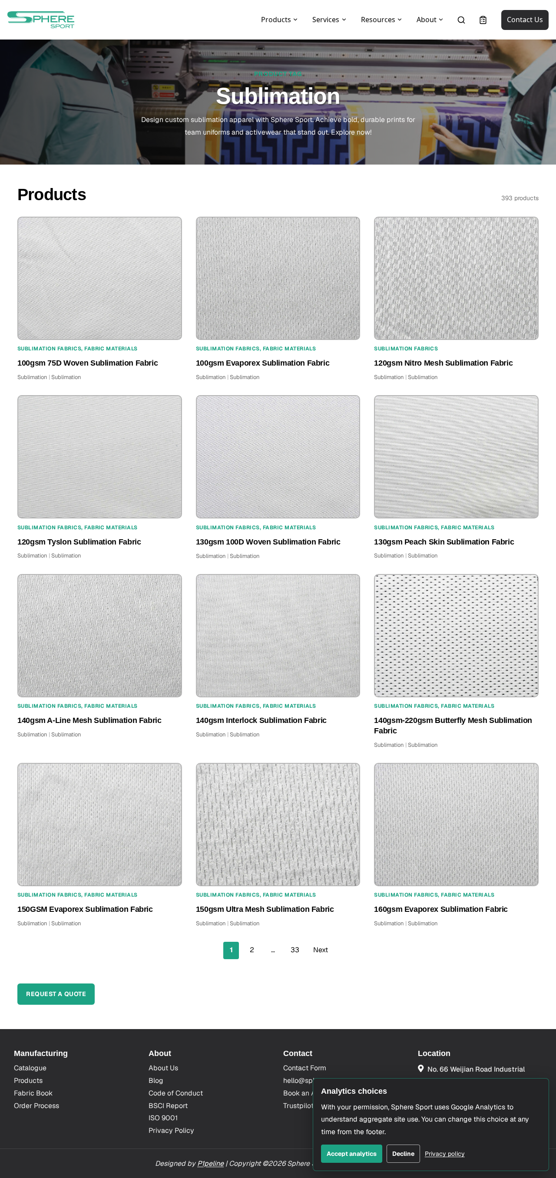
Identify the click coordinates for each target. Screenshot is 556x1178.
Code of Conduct (176, 1093)
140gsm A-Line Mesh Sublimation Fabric (89, 720)
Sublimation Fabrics (49, 348)
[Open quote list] (483, 20)
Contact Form (304, 1067)
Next (320, 949)
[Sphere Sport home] (40, 19)
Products (28, 1080)
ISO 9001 (163, 1117)
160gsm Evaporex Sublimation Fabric (441, 909)
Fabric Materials (111, 348)
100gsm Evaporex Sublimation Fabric (263, 363)
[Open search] (461, 20)
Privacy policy (445, 1154)
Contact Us (525, 19)
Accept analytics (352, 1154)
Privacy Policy (171, 1130)
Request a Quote (56, 994)
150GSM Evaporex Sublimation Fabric (85, 909)
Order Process (36, 1105)
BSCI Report (168, 1105)
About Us (163, 1067)
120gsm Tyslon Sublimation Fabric (79, 542)
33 (295, 949)
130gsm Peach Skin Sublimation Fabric (444, 542)
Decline (403, 1154)
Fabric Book (33, 1093)
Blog (156, 1080)
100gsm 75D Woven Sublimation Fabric (87, 363)
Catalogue (30, 1067)
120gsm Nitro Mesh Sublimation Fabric (443, 363)
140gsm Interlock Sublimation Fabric (261, 720)
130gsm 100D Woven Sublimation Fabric (268, 542)
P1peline (210, 1163)
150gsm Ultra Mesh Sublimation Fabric (265, 909)
